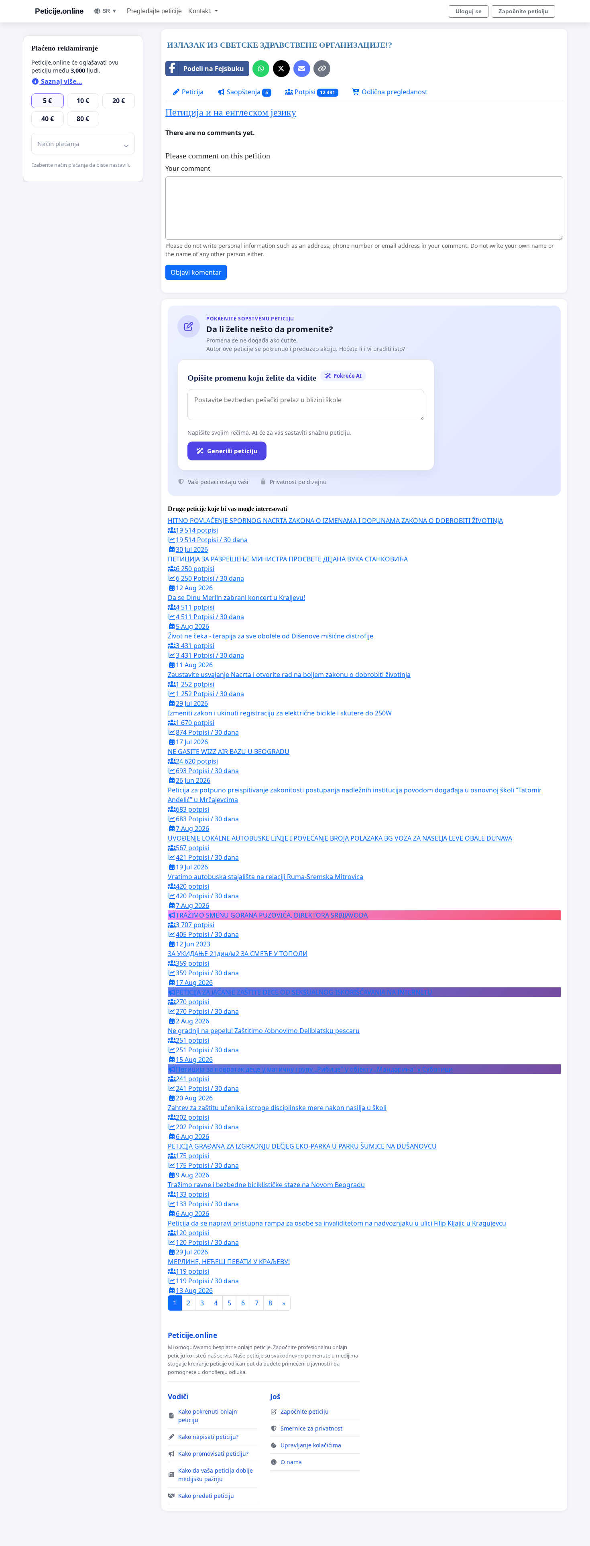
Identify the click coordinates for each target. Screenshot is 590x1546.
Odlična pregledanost (393, 91)
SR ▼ (109, 11)
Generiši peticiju (232, 451)
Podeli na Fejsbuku (213, 68)
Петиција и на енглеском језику (230, 112)
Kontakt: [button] (200, 11)
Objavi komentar (196, 272)
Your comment (187, 168)
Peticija (191, 91)
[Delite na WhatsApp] (260, 68)
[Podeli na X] (281, 68)
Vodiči (178, 1396)
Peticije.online (59, 11)
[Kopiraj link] (321, 68)
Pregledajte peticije (154, 11)
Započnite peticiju (523, 11)
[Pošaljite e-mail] (301, 68)
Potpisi (314, 91)
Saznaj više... (60, 81)
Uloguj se (469, 11)
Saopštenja (246, 91)
